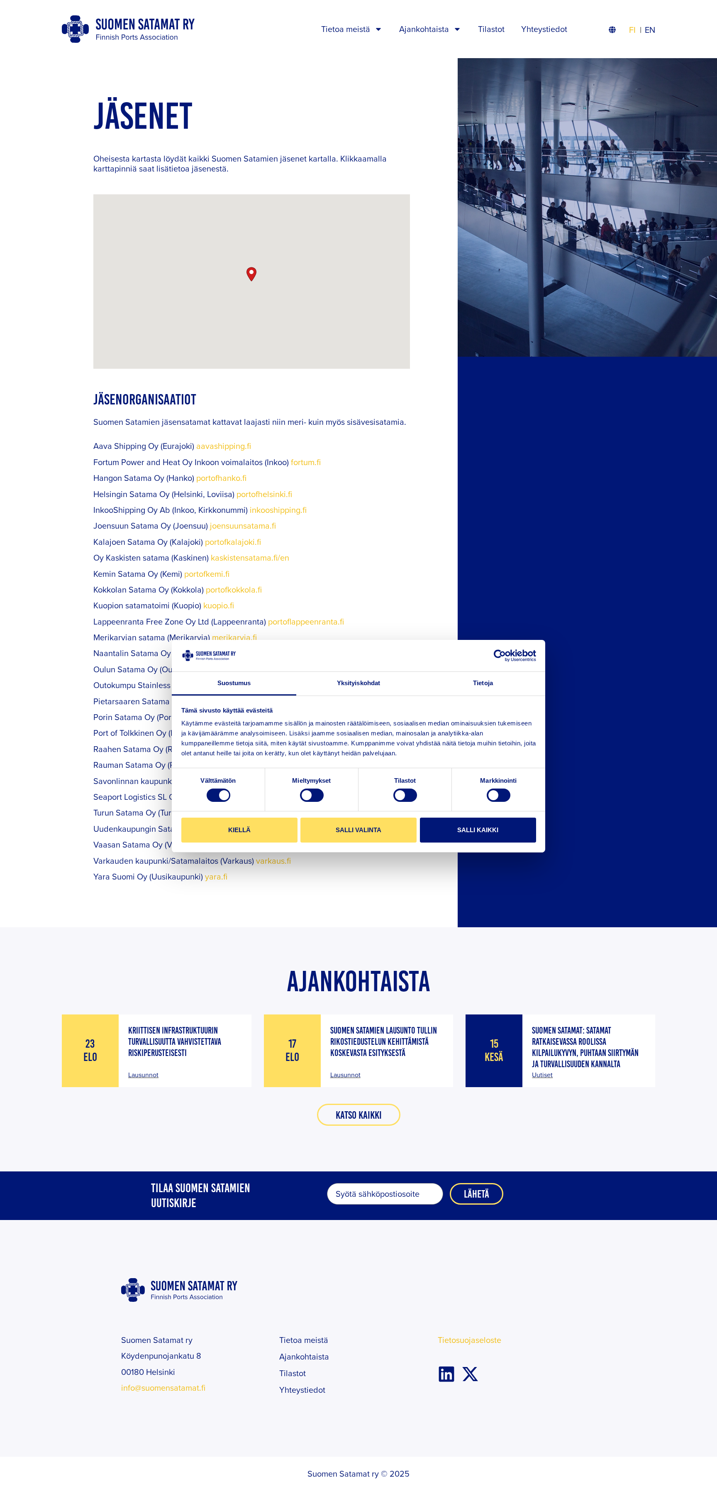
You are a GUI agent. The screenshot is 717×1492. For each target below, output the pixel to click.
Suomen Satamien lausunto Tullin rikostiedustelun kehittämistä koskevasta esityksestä (383, 1042)
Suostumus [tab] (234, 682)
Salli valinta (358, 829)
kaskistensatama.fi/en (250, 557)
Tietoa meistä (345, 29)
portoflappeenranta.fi (306, 621)
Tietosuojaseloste (469, 1340)
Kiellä (239, 829)
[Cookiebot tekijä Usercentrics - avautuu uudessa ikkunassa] (499, 655)
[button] (251, 274)
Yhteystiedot (544, 29)
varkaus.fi (273, 861)
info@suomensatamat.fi (163, 1388)
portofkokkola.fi (234, 589)
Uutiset (542, 1074)
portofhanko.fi (221, 478)
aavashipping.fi (223, 446)
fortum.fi (306, 462)
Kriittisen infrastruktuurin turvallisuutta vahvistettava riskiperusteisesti (174, 1042)
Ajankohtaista (424, 29)
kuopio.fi (218, 605)
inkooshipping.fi (278, 510)
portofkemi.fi (206, 574)
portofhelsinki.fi (264, 494)
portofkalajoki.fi (233, 542)
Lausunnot (143, 1074)
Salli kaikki (477, 829)
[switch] (312, 795)
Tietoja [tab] (483, 682)
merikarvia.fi (234, 637)
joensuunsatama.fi (243, 525)
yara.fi (216, 876)
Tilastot (491, 29)
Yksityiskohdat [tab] (358, 682)
